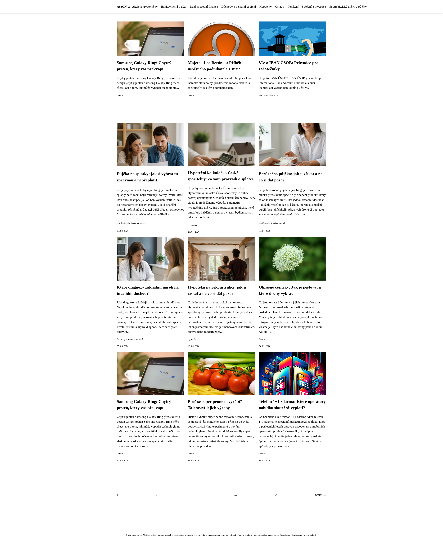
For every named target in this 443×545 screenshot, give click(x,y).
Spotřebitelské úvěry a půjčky (348, 6)
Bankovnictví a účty (173, 6)
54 (276, 494)
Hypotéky (265, 6)
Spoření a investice (314, 6)
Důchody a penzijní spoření (238, 6)
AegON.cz (123, 6)
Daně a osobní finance (204, 6)
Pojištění (293, 6)
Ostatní (279, 6)
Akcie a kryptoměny (145, 6)
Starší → (320, 494)
